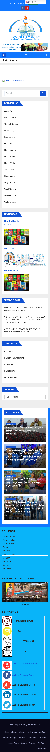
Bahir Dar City (10, 117)
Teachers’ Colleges (9, 738)
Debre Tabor (8, 544)
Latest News (9, 371)
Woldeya (7, 568)
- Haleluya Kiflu (35, 725)
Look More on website (14, 81)
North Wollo (9, 163)
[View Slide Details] (25, 592)
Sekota (6, 565)
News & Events (13, 743)
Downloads (42, 738)
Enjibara (7, 551)
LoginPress (42, 732)
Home (6, 732)
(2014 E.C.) (9, 225)
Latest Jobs (9, 364)
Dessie (6, 547)
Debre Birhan (9, 536)
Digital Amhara (10, 248)
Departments (32, 738)
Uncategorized (10, 377)
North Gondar (10, 150)
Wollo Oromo (10, 202)
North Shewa (10, 156)
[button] (46, 55)
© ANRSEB (13, 725)
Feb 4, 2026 (13, 516)
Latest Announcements (14, 358)
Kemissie (7, 561)
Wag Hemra (9, 182)
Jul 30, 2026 (13, 438)
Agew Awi (8, 111)
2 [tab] (25, 604)
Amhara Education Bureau (23, 675)
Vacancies (32, 743)
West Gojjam (10, 189)
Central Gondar (11, 124)
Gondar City (9, 143)
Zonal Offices (41, 749)
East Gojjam (9, 137)
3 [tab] (28, 604)
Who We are (42, 743)
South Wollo (9, 176)
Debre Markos (9, 540)
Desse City (9, 130)
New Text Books (11, 221)
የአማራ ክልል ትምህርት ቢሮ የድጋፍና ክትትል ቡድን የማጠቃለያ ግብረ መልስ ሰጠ (24, 430)
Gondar (6, 558)
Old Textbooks (11, 271)
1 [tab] (22, 604)
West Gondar (10, 195)
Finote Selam (9, 554)
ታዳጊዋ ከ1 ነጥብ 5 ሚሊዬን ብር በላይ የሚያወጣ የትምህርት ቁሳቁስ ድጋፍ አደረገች (23, 482)
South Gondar (10, 169)
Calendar (13, 732)
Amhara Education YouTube (24, 664)
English (32, 2)
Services (24, 743)
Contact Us (22, 738)
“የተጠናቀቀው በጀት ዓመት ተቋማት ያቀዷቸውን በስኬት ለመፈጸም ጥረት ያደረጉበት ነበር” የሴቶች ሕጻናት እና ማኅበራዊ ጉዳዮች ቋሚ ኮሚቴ (25, 319)
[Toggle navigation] (25, 55)
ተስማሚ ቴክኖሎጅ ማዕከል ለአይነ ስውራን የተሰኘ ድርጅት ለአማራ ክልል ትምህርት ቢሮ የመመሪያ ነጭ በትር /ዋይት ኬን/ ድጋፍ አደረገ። (25, 506)
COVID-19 (9, 351)
